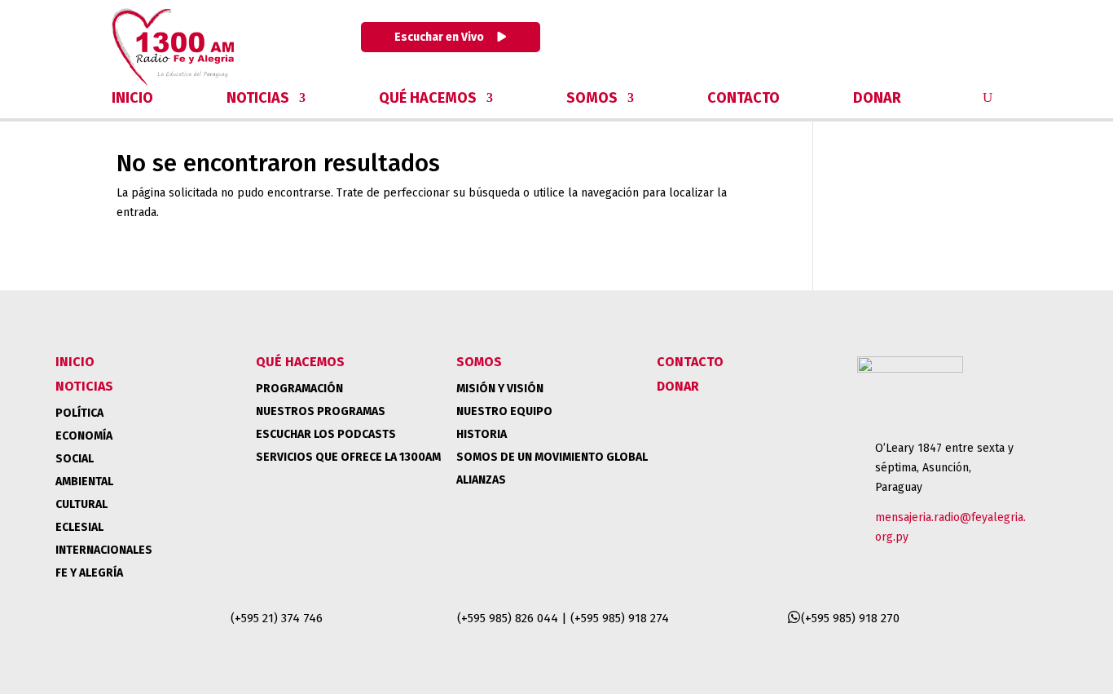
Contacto (743, 99)
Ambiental (84, 481)
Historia (481, 434)
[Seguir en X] (899, 42)
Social (74, 459)
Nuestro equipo (504, 411)
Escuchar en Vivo (440, 37)
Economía (83, 436)
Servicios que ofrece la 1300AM (348, 457)
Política (79, 413)
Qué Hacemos (428, 99)
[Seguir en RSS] (983, 42)
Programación (299, 389)
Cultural (81, 504)
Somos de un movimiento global (552, 457)
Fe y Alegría (89, 573)
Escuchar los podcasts (326, 434)
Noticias (258, 99)
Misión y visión (499, 389)
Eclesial (79, 527)
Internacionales (103, 550)
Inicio (132, 99)
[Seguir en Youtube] (941, 42)
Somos (592, 99)
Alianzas (481, 480)
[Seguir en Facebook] (856, 42)
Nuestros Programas (320, 411)
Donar (877, 99)
